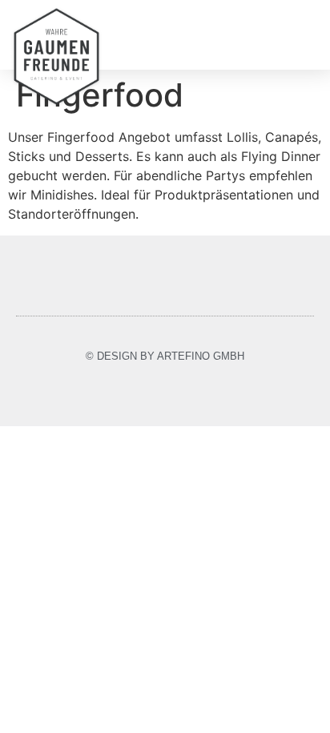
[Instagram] (165, 393)
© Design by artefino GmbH (165, 356)
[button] (307, 34)
